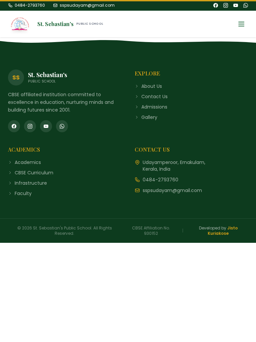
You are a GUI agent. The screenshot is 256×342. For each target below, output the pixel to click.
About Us (151, 86)
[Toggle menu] (241, 24)
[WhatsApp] (245, 5)
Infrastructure (31, 183)
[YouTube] (235, 5)
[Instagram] (225, 5)
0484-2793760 (30, 5)
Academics (28, 162)
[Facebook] (215, 5)
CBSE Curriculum (34, 172)
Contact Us (154, 96)
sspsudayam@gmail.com (87, 5)
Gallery (149, 117)
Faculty (23, 193)
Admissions (154, 107)
